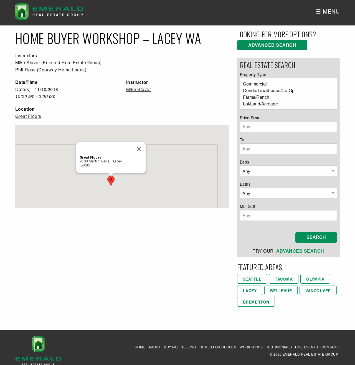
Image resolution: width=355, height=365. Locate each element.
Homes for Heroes (218, 347)
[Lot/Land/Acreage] (286, 103)
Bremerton (256, 302)
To (242, 140)
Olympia (315, 279)
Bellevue (281, 290)
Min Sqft (247, 206)
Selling (188, 347)
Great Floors (28, 116)
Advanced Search (272, 45)
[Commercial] (286, 84)
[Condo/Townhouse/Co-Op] (286, 90)
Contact (329, 347)
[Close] (139, 149)
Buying (171, 347)
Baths (245, 184)
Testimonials (279, 347)
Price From (250, 117)
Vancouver (318, 290)
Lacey (250, 290)
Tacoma (284, 279)
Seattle (252, 279)
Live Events (306, 347)
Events (85, 165)
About (155, 347)
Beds (244, 162)
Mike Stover (138, 89)
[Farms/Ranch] (286, 97)
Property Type (253, 74)
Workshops (251, 347)
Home (140, 347)
